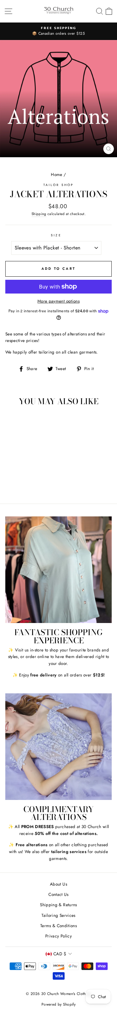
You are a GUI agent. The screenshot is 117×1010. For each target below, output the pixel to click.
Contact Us (58, 894)
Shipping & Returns (58, 905)
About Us (58, 884)
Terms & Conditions (58, 925)
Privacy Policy (58, 936)
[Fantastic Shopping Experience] (58, 569)
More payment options (58, 301)
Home (56, 174)
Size (56, 235)
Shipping (39, 213)
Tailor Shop (58, 185)
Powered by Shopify (58, 1004)
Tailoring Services (58, 915)
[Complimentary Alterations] (58, 746)
